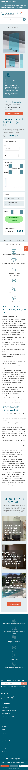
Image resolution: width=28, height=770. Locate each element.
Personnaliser (23, 765)
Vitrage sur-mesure (14, 293)
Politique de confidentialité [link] (13, 768)
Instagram (12, 697)
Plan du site (4, 726)
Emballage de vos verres (14, 284)
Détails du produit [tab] (20, 241)
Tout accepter (5, 765)
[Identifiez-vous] (17, 13)
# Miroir (6, 523)
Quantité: (6, 211)
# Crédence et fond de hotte (10, 552)
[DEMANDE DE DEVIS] (26, 248)
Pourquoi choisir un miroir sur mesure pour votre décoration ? (13, 530)
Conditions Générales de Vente (9, 710)
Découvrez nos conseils (14, 113)
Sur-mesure (4, 751)
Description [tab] (7, 240)
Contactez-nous (5, 723)
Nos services (4, 719)
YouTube (7, 697)
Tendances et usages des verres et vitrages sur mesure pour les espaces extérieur (13, 586)
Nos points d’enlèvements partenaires (14, 302)
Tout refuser (14, 765)
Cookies (3, 729)
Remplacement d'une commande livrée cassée (12, 744)
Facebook (3, 697)
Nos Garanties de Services (7, 7)
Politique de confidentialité (8, 716)
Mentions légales (5, 707)
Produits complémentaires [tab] (14, 244)
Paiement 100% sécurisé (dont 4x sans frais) (11, 736)
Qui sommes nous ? (6, 713)
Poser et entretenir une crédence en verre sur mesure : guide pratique (13, 559)
